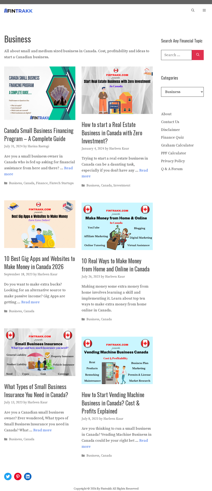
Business (15, 183)
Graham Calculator (177, 145)
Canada (29, 183)
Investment (121, 185)
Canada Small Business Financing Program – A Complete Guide (38, 134)
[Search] (198, 55)
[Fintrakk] (18, 10)
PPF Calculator (173, 153)
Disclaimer (170, 129)
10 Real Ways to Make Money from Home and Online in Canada (115, 264)
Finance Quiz (172, 137)
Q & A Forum (172, 169)
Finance (42, 183)
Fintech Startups (61, 183)
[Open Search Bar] (193, 10)
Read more (30, 302)
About (166, 114)
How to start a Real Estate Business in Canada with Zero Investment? (112, 132)
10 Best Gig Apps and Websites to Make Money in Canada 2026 (39, 262)
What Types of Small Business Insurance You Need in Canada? (36, 390)
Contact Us (170, 122)
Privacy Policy (173, 161)
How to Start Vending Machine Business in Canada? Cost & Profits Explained (113, 402)
